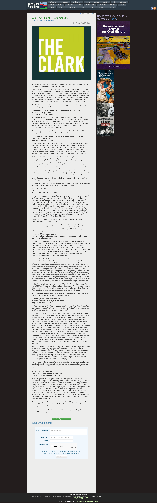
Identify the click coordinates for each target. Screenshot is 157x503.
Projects (82, 7)
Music (60, 4)
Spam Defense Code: (43, 445)
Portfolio (70, 4)
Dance (88, 2)
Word (52, 7)
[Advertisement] (61, 477)
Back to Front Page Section (59, 419)
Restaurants (70, 7)
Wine (60, 7)
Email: (46, 440)
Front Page (64, 2)
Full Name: (44, 437)
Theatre (112, 4)
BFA (107, 137)
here (113, 18)
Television (102, 4)
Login (112, 7)
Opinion (105, 2)
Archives (92, 7)
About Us (53, 2)
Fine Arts (123, 2)
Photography (90, 4)
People (79, 4)
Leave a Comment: (42, 430)
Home (68, 419)
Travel (122, 4)
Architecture (77, 2)
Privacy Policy (80, 499)
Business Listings (83, 497)
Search (101, 7)
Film (114, 2)
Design (96, 2)
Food (52, 4)
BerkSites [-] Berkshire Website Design (87, 501)
